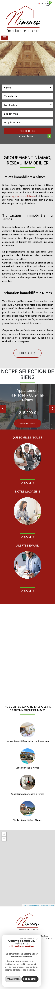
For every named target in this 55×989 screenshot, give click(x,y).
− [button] (4, 839)
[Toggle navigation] (4, 38)
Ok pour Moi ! (30, 979)
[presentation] (3, 409)
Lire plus (27, 353)
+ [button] (4, 834)
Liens (43, 939)
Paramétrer (13, 979)
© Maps (34, 905)
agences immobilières (23, 196)
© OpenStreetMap (47, 905)
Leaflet (25, 905)
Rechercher (27, 131)
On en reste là (27, 938)
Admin (50, 939)
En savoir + (27, 423)
